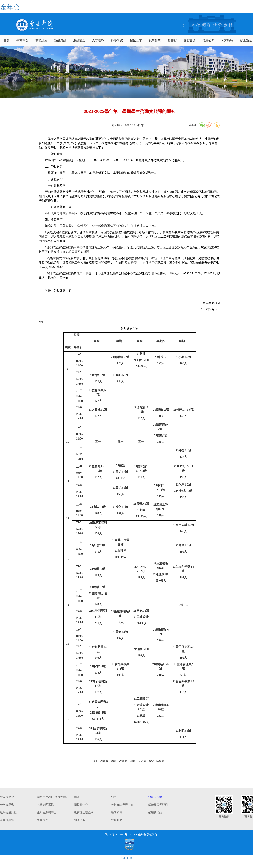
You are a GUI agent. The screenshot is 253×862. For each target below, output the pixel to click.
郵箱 (77, 797)
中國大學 (42, 820)
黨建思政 (60, 40)
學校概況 (22, 40)
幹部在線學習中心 (122, 804)
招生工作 (136, 40)
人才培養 (98, 40)
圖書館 (172, 40)
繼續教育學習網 (158, 804)
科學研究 (117, 40)
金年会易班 (7, 804)
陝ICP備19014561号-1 (117, 834)
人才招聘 (227, 40)
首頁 (6, 40)
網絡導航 (79, 820)
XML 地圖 (126, 858)
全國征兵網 (7, 820)
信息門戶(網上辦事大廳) (52, 797)
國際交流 (189, 40)
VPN (114, 797)
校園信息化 (7, 797)
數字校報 (116, 812)
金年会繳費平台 (46, 812)
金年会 (10, 7)
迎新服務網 (155, 797)
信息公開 (208, 40)
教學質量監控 (8, 812)
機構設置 (41, 40)
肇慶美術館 (155, 812)
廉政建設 (79, 40)
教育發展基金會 (84, 812)
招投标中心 (81, 804)
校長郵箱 (116, 820)
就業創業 (155, 40)
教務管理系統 (45, 804)
